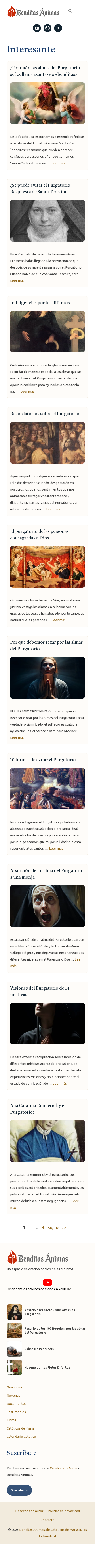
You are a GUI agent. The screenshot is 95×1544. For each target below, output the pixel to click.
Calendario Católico (21, 1436)
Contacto (48, 1520)
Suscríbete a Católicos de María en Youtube (39, 1289)
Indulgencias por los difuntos (40, 303)
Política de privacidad (64, 1511)
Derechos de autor (29, 1511)
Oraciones (14, 1387)
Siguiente (59, 1227)
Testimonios (16, 1412)
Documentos (16, 1403)
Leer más (58, 163)
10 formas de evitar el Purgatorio (43, 760)
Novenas (13, 1395)
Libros (11, 1420)
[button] (70, 11)
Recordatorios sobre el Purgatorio (44, 414)
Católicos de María (20, 1428)
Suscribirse (19, 1490)
